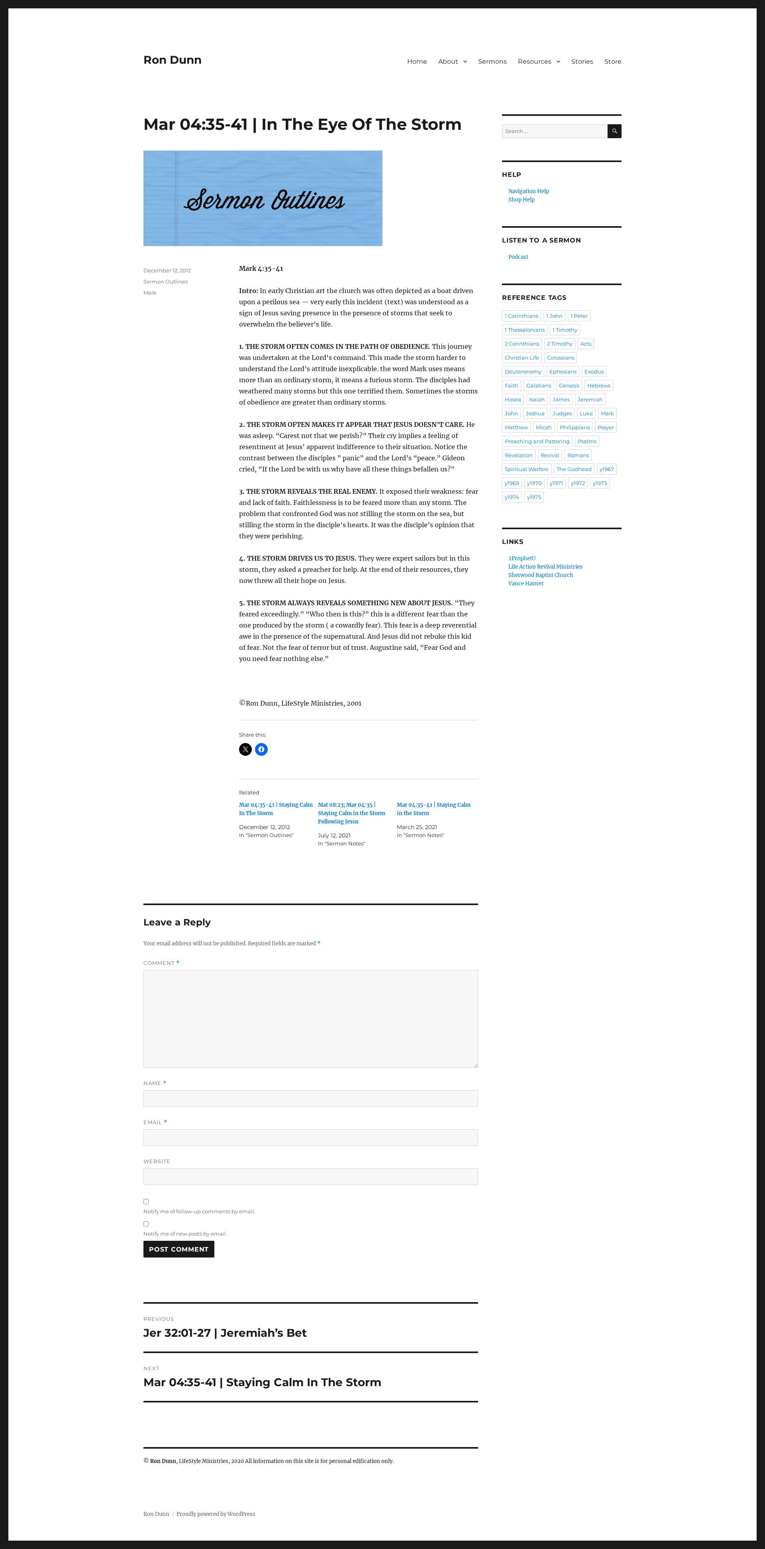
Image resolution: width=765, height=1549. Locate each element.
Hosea (513, 399)
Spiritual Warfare (527, 469)
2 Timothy (560, 343)
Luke (586, 413)
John (511, 413)
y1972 (578, 483)
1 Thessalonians (525, 330)
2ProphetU (522, 558)
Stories (582, 61)
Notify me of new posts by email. (185, 1233)
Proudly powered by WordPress (216, 1514)
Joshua (535, 413)
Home (417, 61)
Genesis (569, 385)
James (561, 399)
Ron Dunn (172, 59)
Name (155, 1083)
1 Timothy (565, 330)
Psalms (587, 441)
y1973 (600, 483)
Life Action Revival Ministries (545, 566)
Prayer (606, 427)
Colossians (560, 357)
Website (157, 1161)
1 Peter (579, 316)
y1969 (512, 483)
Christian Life (522, 357)
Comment (161, 963)
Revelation (519, 455)
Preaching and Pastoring (537, 441)
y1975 (534, 497)
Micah (544, 427)
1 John (554, 316)
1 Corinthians (521, 316)
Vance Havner (526, 583)
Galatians (538, 385)
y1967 (607, 469)
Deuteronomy (523, 371)
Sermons (492, 61)
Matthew (516, 427)
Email (155, 1122)
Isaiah (537, 399)
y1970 (534, 483)
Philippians (575, 427)
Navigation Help (528, 191)
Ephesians (563, 371)
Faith (511, 385)
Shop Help (521, 199)
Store (613, 61)
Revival (550, 455)
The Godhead (574, 469)
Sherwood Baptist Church (540, 575)
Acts (586, 343)
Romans (578, 455)
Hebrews (598, 385)
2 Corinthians (522, 343)
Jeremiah (590, 399)
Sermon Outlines (165, 281)
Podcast (518, 257)
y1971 (556, 483)
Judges (562, 413)
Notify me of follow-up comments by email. (199, 1211)
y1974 (512, 497)
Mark (150, 292)
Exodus (594, 371)
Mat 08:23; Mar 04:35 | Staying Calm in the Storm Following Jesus (351, 813)
